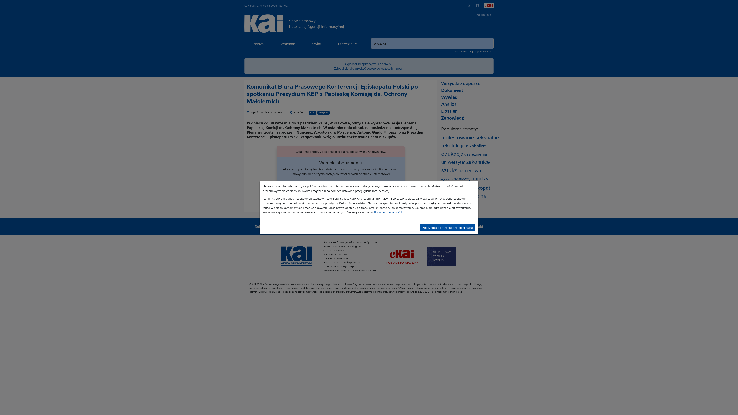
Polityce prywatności (388, 212)
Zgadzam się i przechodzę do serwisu (447, 227)
